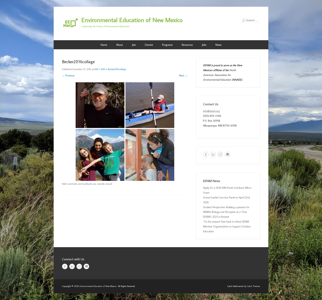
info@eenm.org (211, 111)
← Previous (68, 75)
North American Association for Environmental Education (219, 74)
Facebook (206, 154)
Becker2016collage (117, 69)
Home (104, 44)
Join (134, 44)
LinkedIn (213, 154)
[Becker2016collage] (125, 131)
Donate (149, 44)
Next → (183, 75)
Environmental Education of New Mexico (132, 20)
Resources (187, 44)
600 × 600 (99, 69)
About (119, 44)
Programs (167, 44)
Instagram (220, 154)
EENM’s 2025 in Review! (216, 216)
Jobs (204, 44)
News (219, 44)
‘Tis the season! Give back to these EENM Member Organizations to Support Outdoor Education (227, 226)
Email (227, 154)
